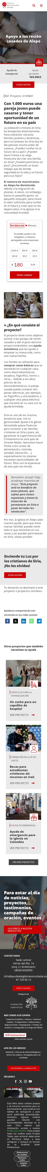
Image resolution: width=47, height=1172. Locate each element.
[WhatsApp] (31, 621)
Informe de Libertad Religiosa (27, 1052)
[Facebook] (7, 621)
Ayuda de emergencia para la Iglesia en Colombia (23, 837)
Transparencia (21, 1022)
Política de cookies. (17, 1131)
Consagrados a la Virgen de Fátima (28, 1027)
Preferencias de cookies (22, 1153)
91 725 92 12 (23, 979)
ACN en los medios (14, 1055)
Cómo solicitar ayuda (23, 1039)
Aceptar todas (23, 1164)
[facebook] (15, 1081)
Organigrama (25, 1025)
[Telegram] (39, 621)
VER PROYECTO (19, 715)
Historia (28, 1019)
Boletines (10, 1052)
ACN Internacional (15, 1035)
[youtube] (30, 1081)
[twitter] (20, 1081)
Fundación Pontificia (14, 1019)
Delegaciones (23, 994)
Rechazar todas (22, 1159)
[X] (16, 621)
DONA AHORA (23, 84)
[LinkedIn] (24, 621)
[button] (34, 5)
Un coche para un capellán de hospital (23, 705)
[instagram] (25, 1081)
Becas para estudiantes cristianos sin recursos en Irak (22, 772)
